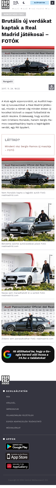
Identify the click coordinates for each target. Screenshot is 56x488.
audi (25, 8)
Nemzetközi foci (14, 14)
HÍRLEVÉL (10, 403)
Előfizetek (39, 2)
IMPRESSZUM (12, 409)
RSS (8, 397)
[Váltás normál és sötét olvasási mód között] (24, 3)
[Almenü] (16, 2)
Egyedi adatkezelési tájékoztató (23, 421)
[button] (52, 8)
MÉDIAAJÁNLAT (13, 428)
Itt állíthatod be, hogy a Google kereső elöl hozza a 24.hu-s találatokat (32, 354)
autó (16, 8)
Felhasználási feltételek (20, 415)
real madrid (37, 8)
